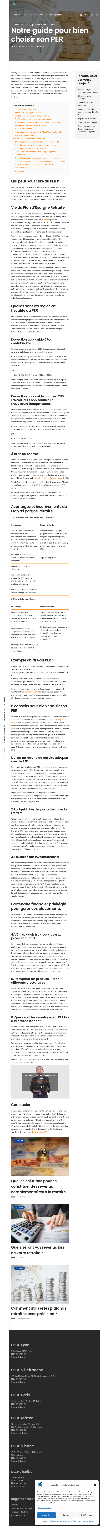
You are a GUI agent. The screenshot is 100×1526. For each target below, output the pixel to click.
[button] (95, 1485)
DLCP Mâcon (22, 1418)
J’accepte (40, 1087)
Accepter (46, 1515)
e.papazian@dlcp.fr (21, 1433)
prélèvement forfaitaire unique (49, 478)
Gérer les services (44, 1508)
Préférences (86, 1515)
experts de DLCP (31, 692)
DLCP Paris (20, 1395)
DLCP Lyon (20, 1345)
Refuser (66, 1515)
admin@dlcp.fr (19, 1357)
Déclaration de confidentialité (70, 1521)
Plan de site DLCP (18, 1515)
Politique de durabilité (19, 1512)
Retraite (19, 1141)
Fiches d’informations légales (23, 1508)
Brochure (14, 1505)
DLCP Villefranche (27, 1370)
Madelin (46, 220)
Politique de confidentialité (49, 1521)
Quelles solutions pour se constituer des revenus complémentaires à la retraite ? (39, 1186)
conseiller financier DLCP (36, 1132)
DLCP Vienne (22, 1446)
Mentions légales (88, 1521)
